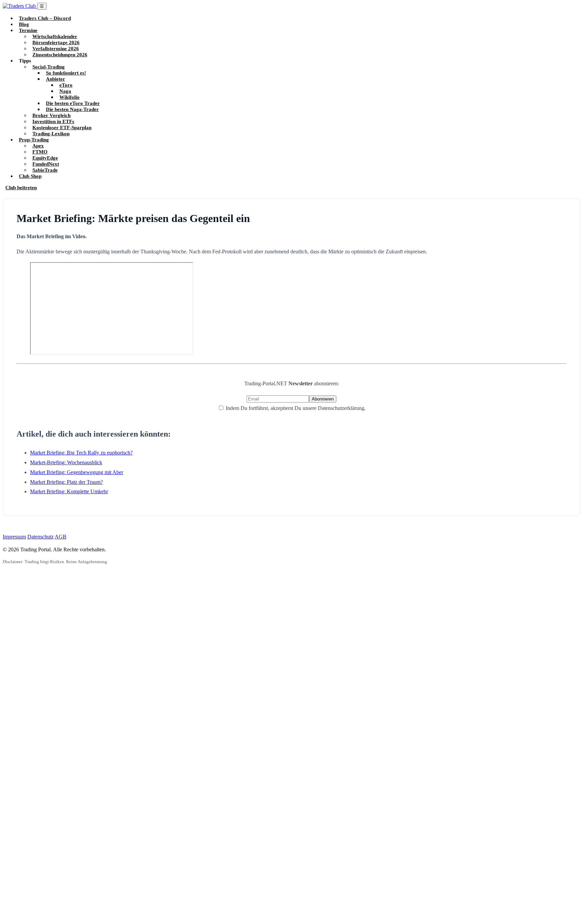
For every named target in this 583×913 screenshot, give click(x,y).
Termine (28, 30)
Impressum (14, 537)
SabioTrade (45, 170)
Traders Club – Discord (45, 18)
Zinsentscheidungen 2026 (59, 54)
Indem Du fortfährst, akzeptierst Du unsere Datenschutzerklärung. (295, 408)
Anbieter (55, 79)
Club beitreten (21, 187)
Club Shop (30, 176)
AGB (60, 537)
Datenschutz (40, 537)
